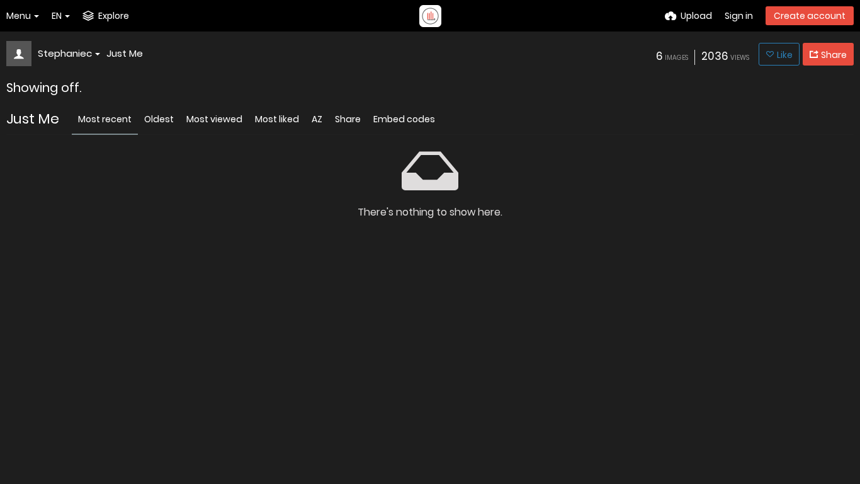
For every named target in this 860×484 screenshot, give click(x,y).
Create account (810, 15)
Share (348, 119)
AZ (317, 119)
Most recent (105, 119)
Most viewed (214, 119)
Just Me (124, 53)
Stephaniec (65, 53)
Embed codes (404, 119)
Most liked (277, 119)
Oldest (159, 119)
